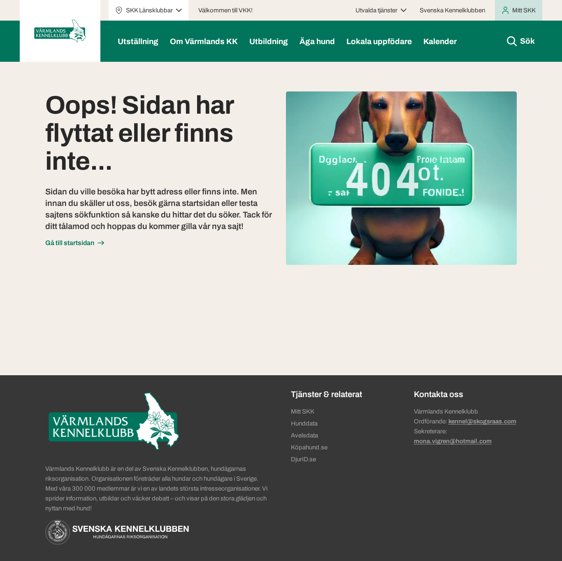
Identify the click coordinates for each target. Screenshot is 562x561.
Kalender (440, 41)
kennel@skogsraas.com (482, 421)
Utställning (138, 41)
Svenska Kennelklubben (452, 10)
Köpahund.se (309, 447)
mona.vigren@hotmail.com (453, 441)
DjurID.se (303, 459)
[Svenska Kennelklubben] (117, 532)
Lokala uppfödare (379, 41)
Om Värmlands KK (204, 41)
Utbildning (268, 41)
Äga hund (317, 41)
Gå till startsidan (69, 242)
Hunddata (304, 423)
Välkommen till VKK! (225, 10)
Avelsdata (304, 435)
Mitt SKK (302, 411)
